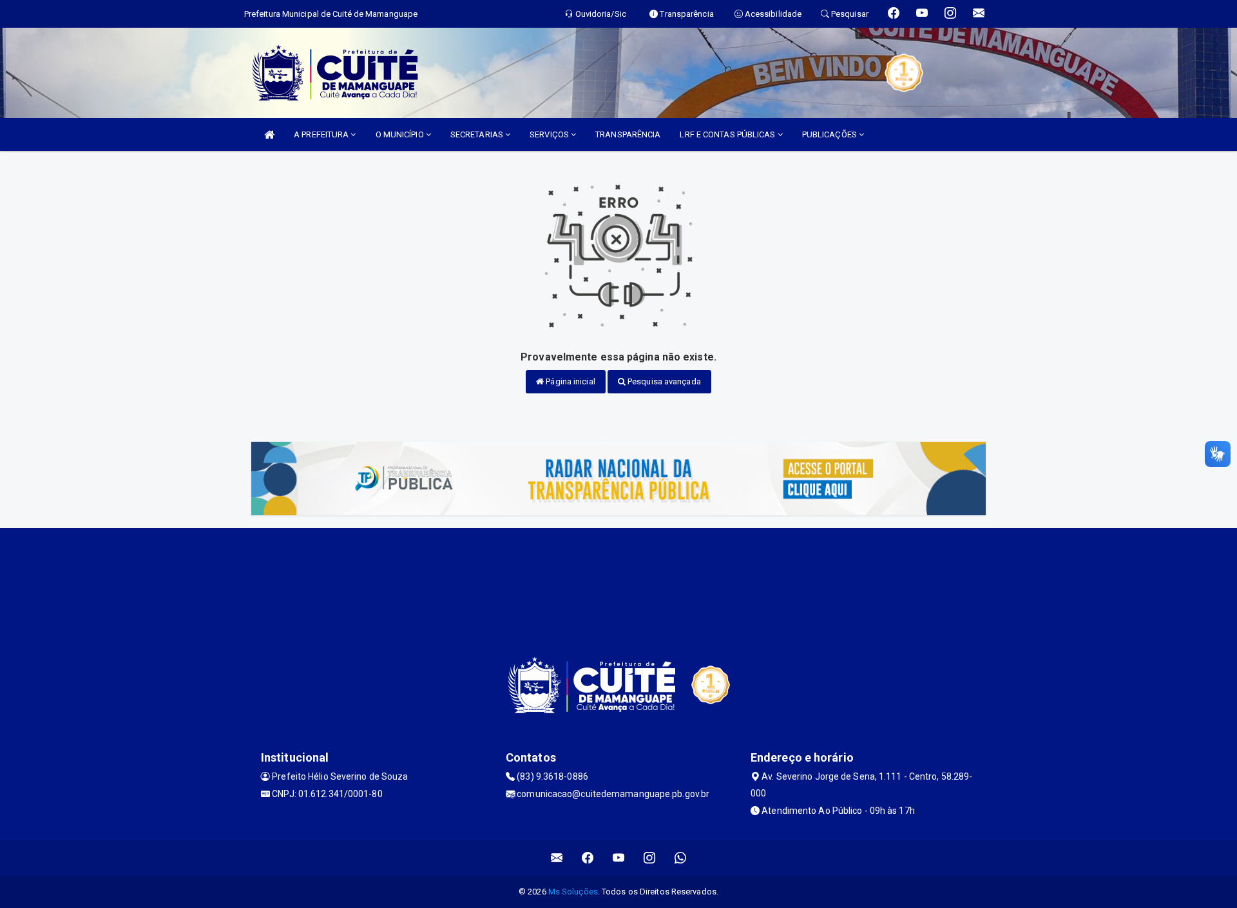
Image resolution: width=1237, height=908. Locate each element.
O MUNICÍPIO (401, 134)
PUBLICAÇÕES (830, 134)
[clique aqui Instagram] (649, 858)
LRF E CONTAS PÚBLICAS (728, 134)
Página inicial (569, 381)
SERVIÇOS (550, 134)
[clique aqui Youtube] (619, 858)
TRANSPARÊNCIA (627, 134)
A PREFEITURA (322, 134)
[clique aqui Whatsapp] (680, 858)
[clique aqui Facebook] (588, 858)
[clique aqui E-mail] (557, 858)
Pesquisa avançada (663, 381)
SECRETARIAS (477, 134)
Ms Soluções (573, 891)
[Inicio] (269, 134)
